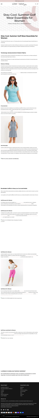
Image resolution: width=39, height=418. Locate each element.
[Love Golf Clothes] (19, 4)
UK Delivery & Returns (5, 387)
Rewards (22, 387)
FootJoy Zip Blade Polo (5, 148)
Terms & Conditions (23, 390)
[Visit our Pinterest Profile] (7, 409)
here (30, 375)
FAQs (21, 395)
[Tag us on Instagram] (1, 409)
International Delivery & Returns (6, 388)
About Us (22, 394)
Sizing (2, 392)
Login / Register (4, 395)
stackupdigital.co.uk (34, 416)
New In (21, 388)
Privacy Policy (22, 391)
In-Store (2, 390)
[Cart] (37, 4)
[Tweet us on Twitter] (3, 409)
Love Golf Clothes (8, 416)
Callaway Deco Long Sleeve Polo (19, 110)
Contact (2, 391)
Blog (21, 392)
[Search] (35, 4)
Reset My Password (4, 394)
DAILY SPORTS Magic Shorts (31, 255)
